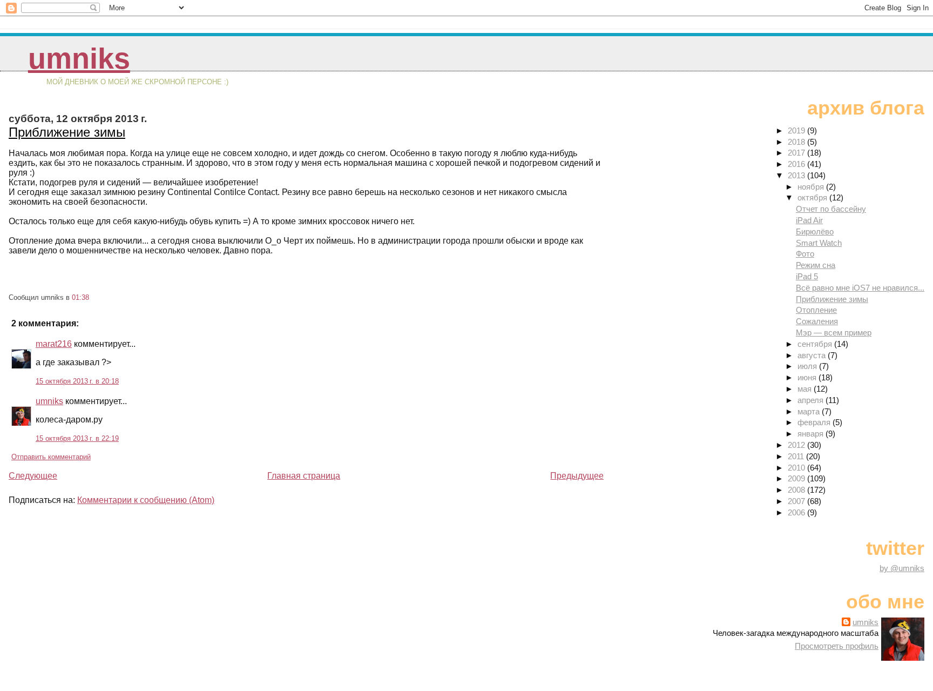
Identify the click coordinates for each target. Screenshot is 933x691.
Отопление (816, 309)
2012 (797, 445)
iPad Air (809, 220)
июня (808, 377)
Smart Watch (819, 242)
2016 (797, 164)
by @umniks (902, 568)
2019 (797, 130)
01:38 (80, 297)
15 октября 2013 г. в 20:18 (77, 381)
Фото (805, 253)
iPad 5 (807, 276)
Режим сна (815, 265)
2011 (797, 456)
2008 (797, 489)
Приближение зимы (67, 132)
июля (808, 366)
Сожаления (817, 321)
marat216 (54, 343)
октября (813, 197)
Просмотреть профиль (836, 645)
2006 (797, 512)
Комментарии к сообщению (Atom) (145, 500)
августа (812, 355)
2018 (797, 141)
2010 (797, 467)
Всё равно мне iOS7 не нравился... (860, 287)
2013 (797, 175)
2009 (797, 478)
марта (809, 411)
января (811, 433)
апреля (811, 400)
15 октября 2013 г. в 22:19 (77, 438)
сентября (815, 343)
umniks (79, 58)
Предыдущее (577, 475)
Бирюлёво (815, 231)
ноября (811, 186)
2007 (797, 501)
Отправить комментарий (51, 457)
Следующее (33, 475)
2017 (797, 152)
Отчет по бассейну (831, 208)
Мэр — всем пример (833, 332)
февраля (815, 422)
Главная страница (303, 475)
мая (805, 388)
